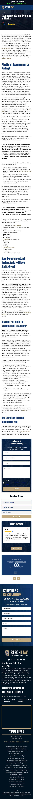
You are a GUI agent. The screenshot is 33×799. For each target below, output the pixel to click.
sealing (24, 410)
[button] (8, 23)
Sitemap (23, 794)
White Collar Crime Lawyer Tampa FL (16, 758)
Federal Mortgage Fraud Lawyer (16, 779)
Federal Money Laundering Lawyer (16, 782)
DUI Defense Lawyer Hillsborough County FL (16, 770)
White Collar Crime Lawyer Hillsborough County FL (16, 767)
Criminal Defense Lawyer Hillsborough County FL (16, 772)
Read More (16, 549)
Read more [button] (7, 541)
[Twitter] (12, 660)
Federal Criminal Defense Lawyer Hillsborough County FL (16, 769)
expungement (6, 48)
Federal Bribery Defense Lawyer (16, 786)
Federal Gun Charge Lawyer (16, 775)
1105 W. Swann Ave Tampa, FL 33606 (15, 696)
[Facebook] (9, 660)
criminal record (6, 58)
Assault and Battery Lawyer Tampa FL (16, 748)
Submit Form (16, 640)
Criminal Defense (8, 502)
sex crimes (17, 225)
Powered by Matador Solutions (16, 795)
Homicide (6, 239)
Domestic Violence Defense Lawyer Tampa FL (16, 749)
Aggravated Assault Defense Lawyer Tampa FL (16, 746)
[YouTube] (21, 660)
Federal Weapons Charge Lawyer (16, 777)
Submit (16, 489)
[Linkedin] (18, 660)
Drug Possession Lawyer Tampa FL (16, 751)
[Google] (15, 660)
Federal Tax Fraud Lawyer (16, 784)
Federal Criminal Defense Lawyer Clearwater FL (16, 760)
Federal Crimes (8, 507)
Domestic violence (9, 247)
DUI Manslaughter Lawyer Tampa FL (16, 755)
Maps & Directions (9, 741)
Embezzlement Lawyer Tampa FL (16, 756)
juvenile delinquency (25, 171)
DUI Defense (7, 512)
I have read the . (17, 483)
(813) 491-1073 (17, 1)
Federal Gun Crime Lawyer (16, 774)
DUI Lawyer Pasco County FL (16, 763)
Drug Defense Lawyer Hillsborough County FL (16, 765)
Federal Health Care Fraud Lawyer (16, 781)
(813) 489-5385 (25, 431)
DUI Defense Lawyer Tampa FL (16, 753)
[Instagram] (24, 660)
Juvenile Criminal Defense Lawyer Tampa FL (16, 762)
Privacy (28, 794)
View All (16, 517)
